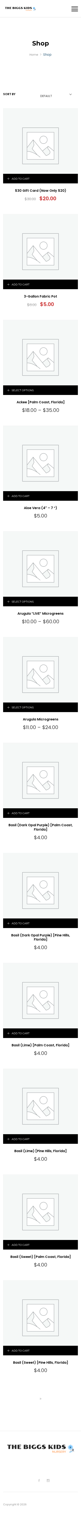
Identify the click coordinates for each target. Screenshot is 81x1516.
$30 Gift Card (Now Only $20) (40, 190)
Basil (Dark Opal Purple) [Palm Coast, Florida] (41, 827)
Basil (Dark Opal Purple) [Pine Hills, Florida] (40, 937)
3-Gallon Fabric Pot (40, 296)
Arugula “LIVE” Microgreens (40, 613)
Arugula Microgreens (40, 719)
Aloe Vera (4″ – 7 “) (40, 508)
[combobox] (55, 94)
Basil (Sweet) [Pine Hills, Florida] (40, 1362)
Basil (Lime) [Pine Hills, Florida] (40, 1151)
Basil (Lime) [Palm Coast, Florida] (40, 1045)
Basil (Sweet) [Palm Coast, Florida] (40, 1256)
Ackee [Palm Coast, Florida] (41, 402)
